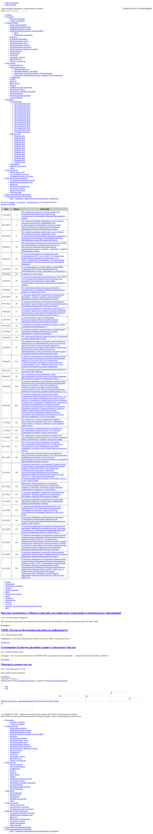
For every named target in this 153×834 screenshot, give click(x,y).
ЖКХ (7, 592)
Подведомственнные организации (18, 196)
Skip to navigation (11, 3)
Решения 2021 (19, 156)
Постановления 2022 (22, 128)
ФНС (7, 608)
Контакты (13, 37)
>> (17, 679)
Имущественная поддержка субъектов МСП (27, 31)
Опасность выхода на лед (16, 664)
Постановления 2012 (22, 108)
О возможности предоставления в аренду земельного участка (38, 647)
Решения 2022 (19, 158)
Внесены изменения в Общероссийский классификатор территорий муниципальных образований (61, 612)
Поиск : (4, 11)
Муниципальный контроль (20, 95)
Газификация (15, 77)
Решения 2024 (19, 162)
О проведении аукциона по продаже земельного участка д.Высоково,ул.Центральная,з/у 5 (43, 326)
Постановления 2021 (22, 126)
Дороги (13, 85)
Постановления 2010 (22, 104)
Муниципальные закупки (19, 45)
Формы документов (17, 190)
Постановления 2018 (22, 120)
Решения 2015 (19, 144)
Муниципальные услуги (19, 41)
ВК (6, 687)
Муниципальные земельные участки (24, 49)
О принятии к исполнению (32, 274)
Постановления (16, 102)
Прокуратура (10, 600)
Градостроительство (17, 67)
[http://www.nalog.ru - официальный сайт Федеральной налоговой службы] (29, 701)
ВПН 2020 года (16, 59)
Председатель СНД (17, 172)
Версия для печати (8, 204)
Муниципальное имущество (20, 47)
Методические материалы (20, 186)
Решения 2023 (19, 160)
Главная (8, 15)
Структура (14, 55)
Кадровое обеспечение (18, 39)
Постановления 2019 (22, 122)
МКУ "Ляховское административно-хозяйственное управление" (34, 198)
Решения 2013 (19, 140)
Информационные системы (20, 29)
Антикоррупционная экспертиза (22, 180)
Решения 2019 (19, 152)
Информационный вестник (20, 27)
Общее (8, 582)
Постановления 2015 (22, 114)
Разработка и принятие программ (22, 91)
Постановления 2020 (22, 124)
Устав (12, 168)
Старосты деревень (17, 21)
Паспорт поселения (17, 19)
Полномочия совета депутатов (21, 176)
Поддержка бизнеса (17, 89)
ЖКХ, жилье (15, 83)
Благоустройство (16, 65)
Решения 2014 (19, 142)
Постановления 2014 (22, 112)
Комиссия (13, 184)
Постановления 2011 (22, 106)
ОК (6, 689)
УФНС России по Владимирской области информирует (34, 630)
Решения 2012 (19, 138)
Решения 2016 (19, 146)
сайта (48, 716)
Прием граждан (16, 51)
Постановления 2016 (22, 116)
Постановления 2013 (22, 110)
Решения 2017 (19, 148)
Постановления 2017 (22, 118)
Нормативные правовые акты (21, 182)
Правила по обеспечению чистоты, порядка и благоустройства (38, 75)
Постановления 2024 (22, 132)
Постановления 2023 (22, 130)
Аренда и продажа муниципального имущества (23, 606)
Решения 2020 (19, 154)
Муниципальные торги (19, 43)
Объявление (10, 584)
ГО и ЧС (8, 604)
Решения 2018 (19, 150)
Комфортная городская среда (21, 87)
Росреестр (9, 598)
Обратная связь (16, 192)
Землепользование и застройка (26, 71)
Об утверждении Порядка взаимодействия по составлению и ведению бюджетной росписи (44, 337)
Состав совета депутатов (19, 174)
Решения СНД (15, 134)
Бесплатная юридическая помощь (18, 194)
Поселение (9, 17)
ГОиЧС (13, 79)
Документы (9, 100)
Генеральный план (21, 69)
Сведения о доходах (17, 57)
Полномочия (15, 53)
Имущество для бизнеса (23, 35)
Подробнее (5, 625)
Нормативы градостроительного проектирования (33, 73)
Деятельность (10, 63)
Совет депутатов (11, 170)
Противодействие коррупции (16, 178)
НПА (16, 33)
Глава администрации (18, 25)
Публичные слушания (13, 586)
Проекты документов (18, 166)
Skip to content (10, 5)
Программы (14, 164)
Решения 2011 (19, 136)
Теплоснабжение (16, 93)
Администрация (11, 23)
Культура (13, 81)
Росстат (8, 602)
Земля (7, 596)
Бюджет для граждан (18, 61)
